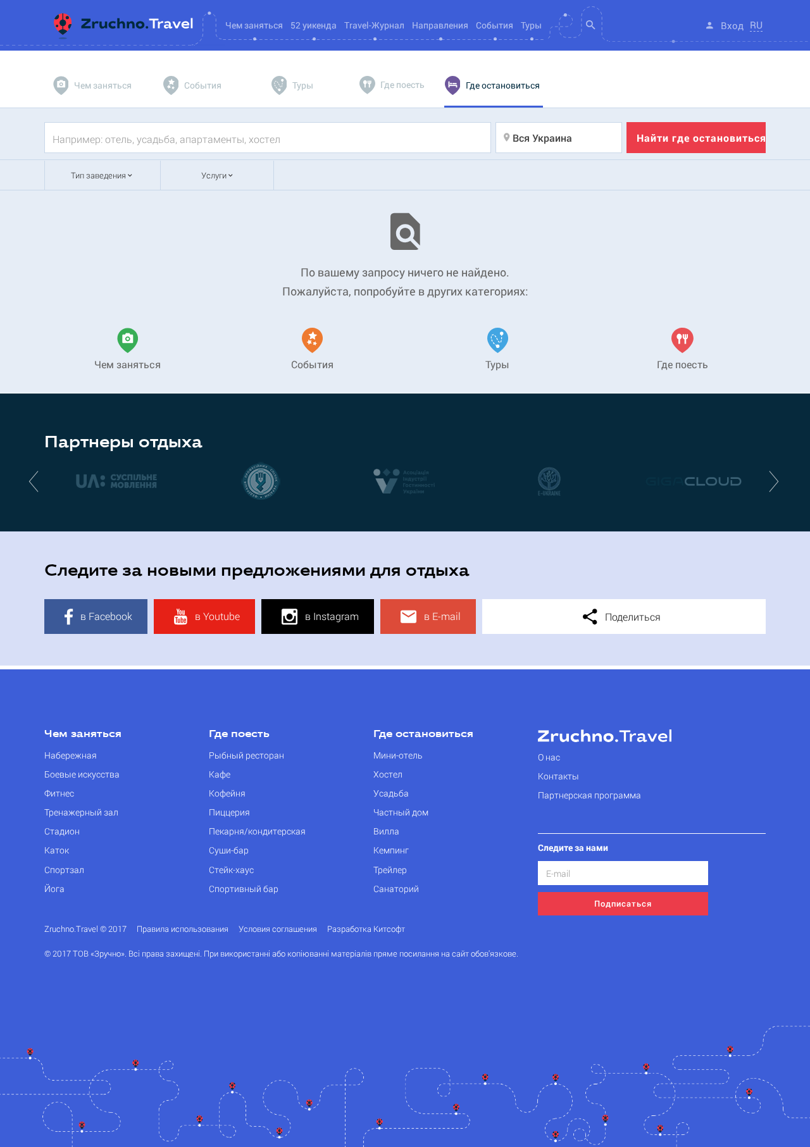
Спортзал (64, 870)
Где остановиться (423, 734)
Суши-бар (229, 850)
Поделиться (631, 616)
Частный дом (400, 812)
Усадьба (391, 793)
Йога (54, 889)
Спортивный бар (243, 889)
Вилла (386, 831)
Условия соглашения (278, 929)
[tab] (93, 85)
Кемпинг (391, 850)
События (494, 25)
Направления (440, 25)
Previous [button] (34, 480)
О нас (549, 757)
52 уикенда (313, 25)
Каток (56, 850)
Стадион (62, 831)
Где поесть (239, 734)
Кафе (219, 774)
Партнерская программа (589, 795)
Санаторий (396, 889)
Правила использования (182, 929)
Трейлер (390, 870)
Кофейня (227, 793)
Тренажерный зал (81, 812)
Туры (531, 25)
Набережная (70, 755)
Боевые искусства (82, 774)
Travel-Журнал (374, 25)
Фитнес (59, 793)
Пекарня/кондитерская (257, 831)
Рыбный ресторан (246, 755)
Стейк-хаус (231, 870)
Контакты (558, 776)
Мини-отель (398, 755)
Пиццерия (229, 812)
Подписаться (623, 903)
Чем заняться (83, 734)
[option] (116, 481)
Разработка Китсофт (366, 929)
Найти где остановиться (701, 137)
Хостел (387, 774)
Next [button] (775, 480)
